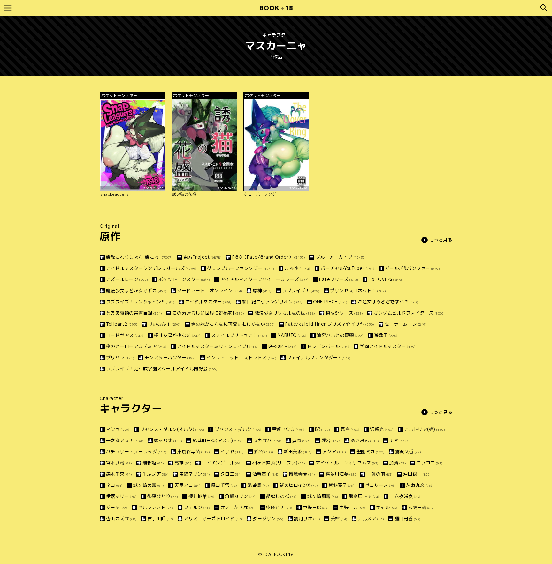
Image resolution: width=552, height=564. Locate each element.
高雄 (182, 463)
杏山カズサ (121, 519)
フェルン (197, 507)
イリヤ (232, 452)
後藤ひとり (162, 496)
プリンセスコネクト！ (358, 290)
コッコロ (430, 463)
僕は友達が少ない (177, 335)
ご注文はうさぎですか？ (388, 302)
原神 (262, 290)
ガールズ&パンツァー (412, 268)
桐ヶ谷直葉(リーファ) (278, 463)
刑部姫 (153, 463)
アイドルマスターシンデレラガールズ (151, 268)
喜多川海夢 (341, 474)
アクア (334, 452)
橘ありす (168, 440)
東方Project (202, 257)
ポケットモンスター (184, 279)
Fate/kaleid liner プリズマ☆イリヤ (329, 324)
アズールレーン (127, 279)
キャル (386, 507)
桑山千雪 (224, 485)
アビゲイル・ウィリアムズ (347, 463)
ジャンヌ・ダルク (238, 429)
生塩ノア (155, 474)
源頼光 (382, 429)
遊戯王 (386, 335)
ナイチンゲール (222, 463)
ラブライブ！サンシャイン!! (140, 302)
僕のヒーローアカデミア (136, 346)
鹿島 (350, 429)
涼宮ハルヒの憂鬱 (340, 335)
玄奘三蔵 (421, 507)
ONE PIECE (330, 302)
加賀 (397, 463)
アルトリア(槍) (424, 429)
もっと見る (441, 240)
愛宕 (330, 440)
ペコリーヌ (380, 485)
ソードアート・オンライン (209, 290)
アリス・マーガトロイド (213, 519)
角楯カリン (240, 496)
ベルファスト (155, 507)
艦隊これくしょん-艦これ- (139, 257)
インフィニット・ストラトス (241, 357)
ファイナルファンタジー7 (318, 357)
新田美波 (298, 452)
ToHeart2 (121, 324)
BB (322, 429)
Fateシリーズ (338, 279)
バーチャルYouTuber (347, 268)
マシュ (118, 429)
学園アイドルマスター (388, 346)
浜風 (301, 440)
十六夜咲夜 (405, 496)
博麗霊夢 (302, 474)
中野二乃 (352, 507)
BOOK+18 (284, 554)
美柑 (339, 519)
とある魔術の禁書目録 (134, 313)
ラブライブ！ (301, 290)
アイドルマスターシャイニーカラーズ (264, 279)
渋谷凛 (258, 485)
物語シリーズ (344, 313)
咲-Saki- (282, 346)
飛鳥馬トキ (364, 496)
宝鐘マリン (194, 474)
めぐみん (365, 440)
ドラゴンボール (328, 346)
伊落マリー (121, 496)
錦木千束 (119, 474)
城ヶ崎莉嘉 (322, 496)
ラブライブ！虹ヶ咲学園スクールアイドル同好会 (162, 369)
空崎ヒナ (279, 507)
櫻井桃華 (201, 496)
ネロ (114, 485)
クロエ (231, 474)
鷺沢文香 (408, 452)
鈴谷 (263, 452)
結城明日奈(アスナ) (218, 440)
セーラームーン (406, 324)
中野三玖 (316, 507)
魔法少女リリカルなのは (285, 313)
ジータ (116, 507)
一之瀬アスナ (124, 440)
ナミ (398, 440)
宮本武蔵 (119, 463)
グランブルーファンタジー (240, 268)
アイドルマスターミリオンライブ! (217, 346)
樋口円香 (408, 519)
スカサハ (267, 440)
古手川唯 (160, 519)
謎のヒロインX (299, 485)
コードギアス (124, 335)
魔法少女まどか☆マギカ (136, 290)
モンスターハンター (170, 357)
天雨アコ (187, 485)
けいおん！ (164, 324)
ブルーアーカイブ (340, 257)
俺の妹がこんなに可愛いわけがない (233, 324)
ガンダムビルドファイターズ (408, 313)
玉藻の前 (380, 474)
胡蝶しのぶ (281, 496)
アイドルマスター (208, 302)
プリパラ (120, 357)
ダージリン (268, 519)
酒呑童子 (265, 474)
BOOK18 (276, 7)
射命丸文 (419, 485)
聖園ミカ (370, 452)
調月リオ (307, 519)
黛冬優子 (341, 485)
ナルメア (371, 519)
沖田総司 (416, 474)
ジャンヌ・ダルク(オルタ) (172, 429)
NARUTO (292, 335)
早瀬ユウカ (288, 429)
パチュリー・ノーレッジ (136, 452)
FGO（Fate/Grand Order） (268, 257)
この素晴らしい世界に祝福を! (208, 313)
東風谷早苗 (193, 452)
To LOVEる (385, 279)
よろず (297, 268)
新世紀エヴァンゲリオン (272, 302)
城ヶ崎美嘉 (148, 485)
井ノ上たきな (238, 507)
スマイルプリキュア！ (239, 335)
